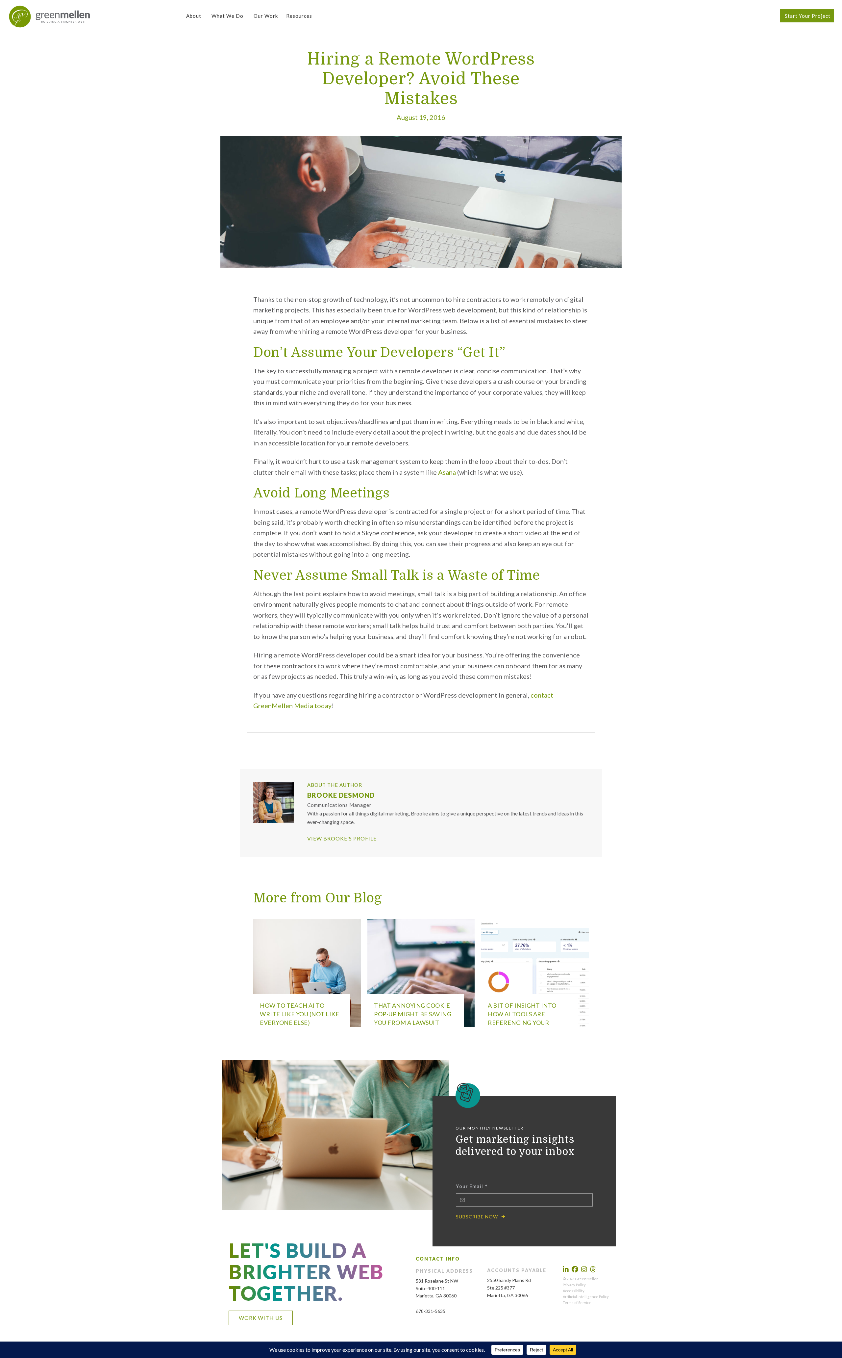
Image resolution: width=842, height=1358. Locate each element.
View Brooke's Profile (342, 838)
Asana (447, 472)
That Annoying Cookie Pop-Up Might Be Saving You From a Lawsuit (412, 1014)
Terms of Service (577, 1302)
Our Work (266, 16)
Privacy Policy (574, 1285)
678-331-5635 (430, 1311)
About (193, 16)
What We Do (227, 16)
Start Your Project (807, 16)
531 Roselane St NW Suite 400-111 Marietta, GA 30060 (437, 1288)
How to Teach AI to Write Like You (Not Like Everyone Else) (299, 1014)
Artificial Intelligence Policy (586, 1296)
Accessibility (573, 1291)
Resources (299, 16)
